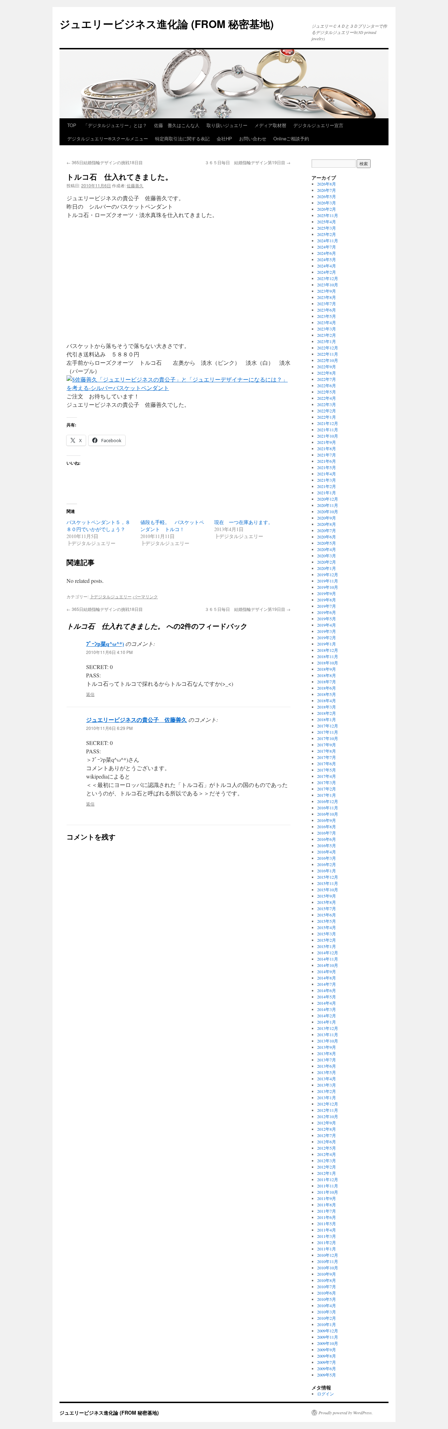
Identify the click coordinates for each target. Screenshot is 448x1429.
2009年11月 (327, 1337)
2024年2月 (326, 272)
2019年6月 (326, 612)
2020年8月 (326, 524)
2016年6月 (326, 839)
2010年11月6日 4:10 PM (109, 652)
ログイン (325, 1393)
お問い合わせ (252, 138)
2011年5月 (326, 1223)
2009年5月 (326, 1375)
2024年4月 (326, 266)
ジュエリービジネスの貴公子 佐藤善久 (136, 720)
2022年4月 (326, 398)
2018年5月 (326, 694)
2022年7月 (326, 379)
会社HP (224, 138)
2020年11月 (327, 505)
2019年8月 (326, 599)
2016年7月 (326, 833)
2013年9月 (326, 1047)
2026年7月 (326, 190)
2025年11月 (327, 215)
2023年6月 (326, 310)
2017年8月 (326, 751)
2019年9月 (326, 593)
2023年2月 (326, 335)
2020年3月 (326, 555)
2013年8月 (326, 1053)
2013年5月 (326, 1072)
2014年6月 (326, 990)
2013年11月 (327, 1034)
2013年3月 (326, 1085)
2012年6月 (326, 1141)
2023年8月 (326, 297)
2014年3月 (326, 1009)
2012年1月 (326, 1173)
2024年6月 (326, 253)
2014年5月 (326, 996)
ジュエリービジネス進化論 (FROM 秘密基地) (166, 23)
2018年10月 (327, 662)
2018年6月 (326, 688)
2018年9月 (326, 669)
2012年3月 (326, 1160)
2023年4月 (326, 322)
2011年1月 (326, 1249)
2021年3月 (326, 480)
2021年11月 (327, 429)
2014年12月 (327, 952)
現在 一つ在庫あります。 (243, 522)
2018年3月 (326, 707)
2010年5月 (326, 1299)
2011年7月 (326, 1211)
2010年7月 (326, 1286)
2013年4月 (326, 1078)
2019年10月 (327, 587)
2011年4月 (326, 1230)
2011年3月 (326, 1236)
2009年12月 (327, 1330)
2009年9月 (326, 1349)
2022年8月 (326, 373)
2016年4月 (326, 852)
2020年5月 (326, 543)
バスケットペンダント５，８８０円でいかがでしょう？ (98, 525)
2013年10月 (327, 1041)
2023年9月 (326, 291)
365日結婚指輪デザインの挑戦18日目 (104, 162)
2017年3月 (326, 782)
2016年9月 (326, 820)
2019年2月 (326, 637)
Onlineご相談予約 (291, 138)
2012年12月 (327, 1104)
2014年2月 (326, 1015)
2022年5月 (326, 392)
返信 (90, 694)
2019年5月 (326, 618)
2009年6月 (326, 1368)
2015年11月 (327, 883)
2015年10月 (327, 889)
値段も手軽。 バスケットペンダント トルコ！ (172, 525)
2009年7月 (326, 1362)
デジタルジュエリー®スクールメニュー (107, 138)
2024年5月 (326, 259)
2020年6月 (326, 536)
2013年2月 (326, 1091)
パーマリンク (145, 596)
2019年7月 (326, 606)
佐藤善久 (135, 185)
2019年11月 (327, 581)
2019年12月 (327, 574)
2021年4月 (326, 473)
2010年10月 (327, 1267)
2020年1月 (326, 568)
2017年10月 (327, 738)
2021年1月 (326, 492)
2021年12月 (327, 423)
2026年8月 (326, 184)
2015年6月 (326, 915)
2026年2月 (326, 209)
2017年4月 (326, 776)
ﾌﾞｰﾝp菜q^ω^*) (105, 644)
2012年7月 (326, 1135)
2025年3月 (326, 228)
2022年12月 (327, 347)
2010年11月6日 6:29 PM (109, 728)
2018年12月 (327, 650)
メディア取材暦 (270, 125)
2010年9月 (326, 1274)
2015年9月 (326, 896)
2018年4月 (326, 700)
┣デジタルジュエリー (111, 596)
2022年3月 (326, 404)
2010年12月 (327, 1255)
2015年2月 (326, 940)
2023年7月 (326, 303)
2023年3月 (326, 329)
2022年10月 (327, 360)
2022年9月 (326, 366)
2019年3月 (326, 631)
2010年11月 (327, 1261)
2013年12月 (327, 1028)
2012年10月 (327, 1116)
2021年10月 (327, 436)
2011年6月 (326, 1217)
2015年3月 (326, 933)
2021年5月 (326, 467)
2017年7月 (326, 757)
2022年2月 (326, 410)
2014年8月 (326, 978)
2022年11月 (327, 354)
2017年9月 (326, 744)
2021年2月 (326, 486)
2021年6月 (326, 461)
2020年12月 (327, 499)
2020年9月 (326, 518)
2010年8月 (326, 1280)
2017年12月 (327, 726)
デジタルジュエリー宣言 (318, 125)
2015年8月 (326, 902)
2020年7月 (326, 530)
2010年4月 (326, 1305)
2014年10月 (327, 965)
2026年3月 (326, 202)
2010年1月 (326, 1324)
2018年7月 (326, 681)
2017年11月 (327, 732)
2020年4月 (326, 549)
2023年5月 (326, 316)
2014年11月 (327, 959)
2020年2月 (326, 562)
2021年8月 (326, 448)
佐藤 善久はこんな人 (177, 125)
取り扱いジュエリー (226, 125)
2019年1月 (326, 644)
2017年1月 (326, 795)
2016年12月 (327, 801)
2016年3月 (326, 858)
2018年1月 (326, 719)
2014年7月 (326, 984)
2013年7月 (326, 1059)
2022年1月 (326, 417)
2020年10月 (327, 511)
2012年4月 (326, 1154)
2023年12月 (327, 278)
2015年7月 (326, 908)
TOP (71, 125)
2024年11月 (327, 240)
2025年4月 (326, 221)
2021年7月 (326, 455)
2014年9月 (326, 971)
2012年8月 (326, 1129)
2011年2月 (326, 1242)
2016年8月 (326, 826)
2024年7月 (326, 247)
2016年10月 (327, 814)
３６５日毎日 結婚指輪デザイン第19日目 (247, 162)
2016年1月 (326, 870)
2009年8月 (326, 1356)
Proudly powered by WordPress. (345, 1412)
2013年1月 (326, 1097)
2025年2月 (326, 234)
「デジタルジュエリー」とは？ (115, 125)
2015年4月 (326, 927)
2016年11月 (327, 807)
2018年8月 (326, 675)
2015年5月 (326, 921)
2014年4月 (326, 1003)
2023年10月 (327, 284)
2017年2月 (326, 789)
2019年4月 (326, 625)
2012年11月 (327, 1110)
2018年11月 (327, 656)
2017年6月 (326, 763)
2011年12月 (327, 1179)
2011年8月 (326, 1204)
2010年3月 (326, 1312)
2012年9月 (326, 1122)
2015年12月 (327, 877)
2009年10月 (327, 1343)
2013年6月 (326, 1066)
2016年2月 (326, 864)
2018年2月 (326, 713)
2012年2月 (326, 1167)
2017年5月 (326, 770)
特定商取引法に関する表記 (182, 138)
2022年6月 (326, 385)
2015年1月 (326, 946)
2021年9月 (326, 442)
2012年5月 (326, 1148)
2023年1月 (326, 341)
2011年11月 (327, 1185)
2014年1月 (326, 1022)
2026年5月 (326, 196)
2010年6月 (326, 1293)
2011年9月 (326, 1198)
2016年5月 (326, 845)
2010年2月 (326, 1318)
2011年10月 (327, 1192)
